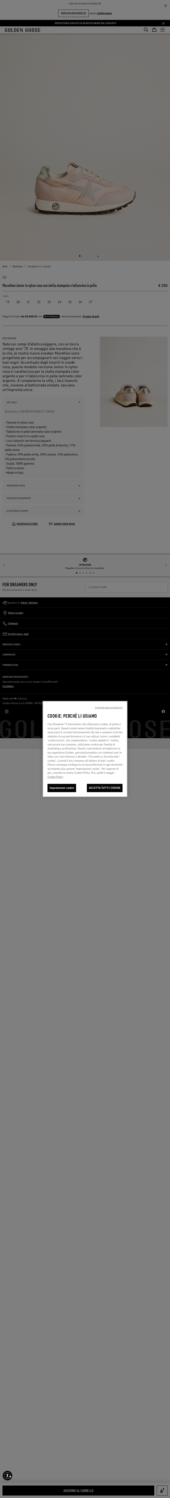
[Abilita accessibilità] (7, 1476)
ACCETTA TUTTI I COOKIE (104, 787)
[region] (85, 749)
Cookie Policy (55, 776)
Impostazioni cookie (62, 787)
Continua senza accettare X (109, 707)
